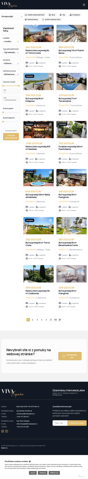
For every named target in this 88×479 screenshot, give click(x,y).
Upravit (33, 473)
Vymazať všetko (11, 130)
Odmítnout (42, 473)
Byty (53, 15)
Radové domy (33, 19)
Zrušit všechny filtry (52, 19)
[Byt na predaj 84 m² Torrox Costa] (39, 225)
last (59, 319)
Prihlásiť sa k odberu (77, 423)
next (50, 319)
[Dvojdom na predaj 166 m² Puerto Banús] (71, 129)
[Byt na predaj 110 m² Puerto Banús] (71, 33)
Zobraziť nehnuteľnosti (11, 136)
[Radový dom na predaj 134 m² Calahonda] (39, 273)
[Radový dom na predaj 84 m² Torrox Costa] (39, 33)
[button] (12, 16)
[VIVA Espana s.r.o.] (9, 5)
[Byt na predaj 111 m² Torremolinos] (71, 81)
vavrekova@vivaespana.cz (26, 414)
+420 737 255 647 (23, 417)
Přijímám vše (54, 473)
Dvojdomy (76, 15)
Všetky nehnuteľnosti (36, 15)
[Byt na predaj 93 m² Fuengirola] (71, 273)
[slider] (3, 86)
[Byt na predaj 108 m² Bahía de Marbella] (39, 177)
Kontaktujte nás (72, 356)
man (4, 448)
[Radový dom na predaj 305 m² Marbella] (39, 129)
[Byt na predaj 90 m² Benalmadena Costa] (71, 225)
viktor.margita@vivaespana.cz (27, 424)
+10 (55, 320)
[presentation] (26, 33)
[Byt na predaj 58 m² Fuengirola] (71, 177)
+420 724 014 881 (23, 427)
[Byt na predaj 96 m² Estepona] (39, 81)
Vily (63, 15)
